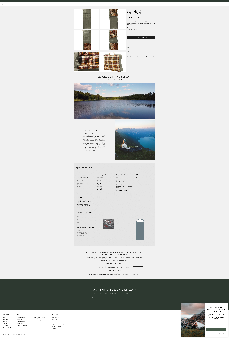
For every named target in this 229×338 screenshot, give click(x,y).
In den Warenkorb (141, 37)
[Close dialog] (226, 305)
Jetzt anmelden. (216, 330)
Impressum (35, 329)
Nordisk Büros (5, 319)
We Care (57, 4)
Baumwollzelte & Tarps (21, 317)
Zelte (91, 258)
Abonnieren (131, 299)
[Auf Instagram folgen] (6, 334)
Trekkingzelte (19, 319)
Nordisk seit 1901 (6, 317)
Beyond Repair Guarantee (138, 266)
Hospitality (48, 4)
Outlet (39, 4)
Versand (34, 328)
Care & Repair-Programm (115, 273)
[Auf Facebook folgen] (3, 334)
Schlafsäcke (95, 258)
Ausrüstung (20, 4)
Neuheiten (10, 4)
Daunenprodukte (20, 323)
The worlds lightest (6, 323)
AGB (33, 324)
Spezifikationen (136, 33)
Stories (64, 4)
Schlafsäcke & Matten (21, 321)
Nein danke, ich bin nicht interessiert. (216, 334)
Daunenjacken (101, 258)
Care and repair (5, 325)
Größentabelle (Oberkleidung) (22, 325)
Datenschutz (35, 326)
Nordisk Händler (5, 321)
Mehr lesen (129, 33)
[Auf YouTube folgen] (8, 334)
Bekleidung (31, 4)
